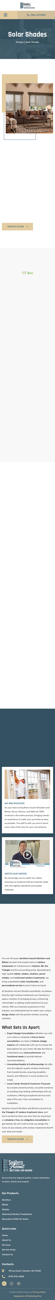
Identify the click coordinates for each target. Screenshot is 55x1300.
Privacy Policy (40, 1292)
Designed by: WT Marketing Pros (27, 1296)
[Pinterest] (18, 1283)
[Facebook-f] (4, 1283)
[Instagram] (11, 1283)
